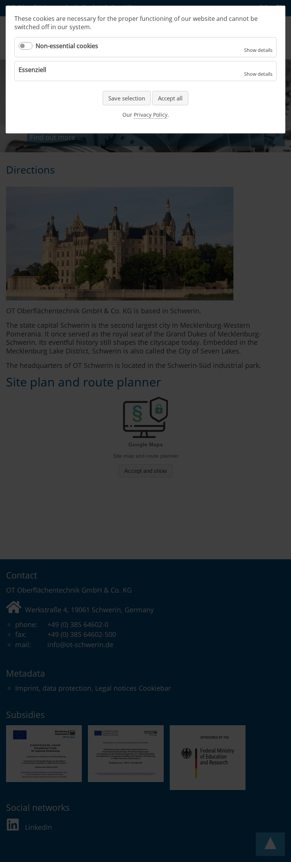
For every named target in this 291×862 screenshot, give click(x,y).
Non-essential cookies (67, 46)
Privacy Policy (150, 114)
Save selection (126, 98)
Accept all (170, 98)
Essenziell (32, 70)
